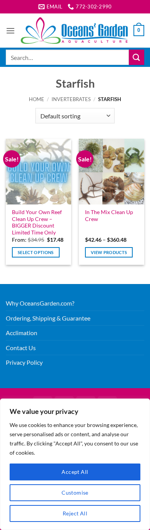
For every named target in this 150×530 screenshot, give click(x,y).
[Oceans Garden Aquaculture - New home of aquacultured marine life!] (74, 30)
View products (109, 252)
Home (36, 99)
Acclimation (21, 332)
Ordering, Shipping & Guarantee (48, 318)
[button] (10, 30)
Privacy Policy (24, 362)
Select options (36, 252)
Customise (75, 492)
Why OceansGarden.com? (40, 303)
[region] (75, 464)
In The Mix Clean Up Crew (109, 215)
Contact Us (21, 347)
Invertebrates (71, 99)
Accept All (75, 472)
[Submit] (136, 57)
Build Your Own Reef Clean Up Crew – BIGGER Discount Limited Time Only (37, 222)
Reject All (75, 513)
